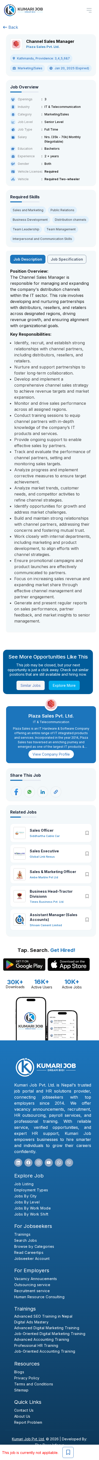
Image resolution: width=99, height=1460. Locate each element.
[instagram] (39, 1163)
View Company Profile (51, 754)
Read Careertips (29, 1252)
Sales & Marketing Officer (53, 871)
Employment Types (31, 1190)
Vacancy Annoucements (35, 1279)
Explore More (64, 685)
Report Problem (28, 1422)
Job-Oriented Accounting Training (44, 1351)
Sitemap (21, 1390)
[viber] (69, 1163)
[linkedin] (18, 1163)
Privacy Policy (27, 1378)
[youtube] (49, 1163)
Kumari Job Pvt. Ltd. (28, 1439)
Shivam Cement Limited (46, 925)
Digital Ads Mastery (31, 1322)
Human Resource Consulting (39, 1297)
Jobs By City (25, 1196)
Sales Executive (44, 851)
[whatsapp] (59, 1163)
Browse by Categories (34, 1246)
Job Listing (24, 1184)
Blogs (19, 1372)
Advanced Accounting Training (41, 1339)
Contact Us (24, 1410)
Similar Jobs (31, 685)
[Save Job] (68, 1452)
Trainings (22, 1234)
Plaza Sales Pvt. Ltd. (43, 47)
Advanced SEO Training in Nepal (43, 1316)
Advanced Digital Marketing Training (46, 1328)
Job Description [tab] (27, 259)
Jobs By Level (27, 1202)
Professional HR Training (36, 1345)
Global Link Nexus (42, 856)
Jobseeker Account (32, 1258)
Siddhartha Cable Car (45, 836)
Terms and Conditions (33, 1384)
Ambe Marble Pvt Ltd (44, 877)
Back (12, 27)
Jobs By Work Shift (31, 1214)
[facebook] (28, 1163)
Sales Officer (42, 830)
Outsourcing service (32, 1285)
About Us (22, 1416)
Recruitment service (32, 1291)
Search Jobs (25, 1240)
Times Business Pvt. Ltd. (47, 902)
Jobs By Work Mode (32, 1208)
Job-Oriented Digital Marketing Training (50, 1333)
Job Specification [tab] (67, 259)
